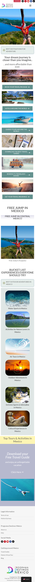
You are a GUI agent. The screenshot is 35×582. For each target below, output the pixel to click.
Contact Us (13, 577)
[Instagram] (23, 1)
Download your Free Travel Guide (17, 455)
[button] (17, 50)
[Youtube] (28, 1)
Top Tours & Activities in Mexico (17, 440)
